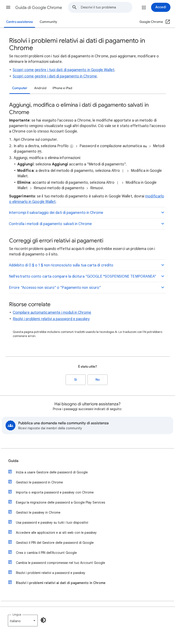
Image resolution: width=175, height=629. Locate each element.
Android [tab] (40, 88)
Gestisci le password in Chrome (39, 482)
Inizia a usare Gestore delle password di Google (52, 472)
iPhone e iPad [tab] (62, 88)
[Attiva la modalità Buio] (43, 620)
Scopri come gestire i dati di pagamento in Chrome (55, 76)
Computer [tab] (19, 88)
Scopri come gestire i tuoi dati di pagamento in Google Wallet (63, 70)
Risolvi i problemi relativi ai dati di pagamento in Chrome (61, 583)
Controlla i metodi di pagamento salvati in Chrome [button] (50, 224)
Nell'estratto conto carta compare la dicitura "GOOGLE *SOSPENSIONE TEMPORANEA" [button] (82, 276)
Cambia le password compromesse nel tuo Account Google (60, 563)
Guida (13, 461)
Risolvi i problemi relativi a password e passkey (51, 319)
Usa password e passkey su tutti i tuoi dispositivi (52, 522)
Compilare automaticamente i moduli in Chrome (52, 312)
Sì (75, 380)
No (97, 380)
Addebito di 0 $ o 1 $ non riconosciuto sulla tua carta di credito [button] (61, 265)
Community (48, 22)
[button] (8, 7)
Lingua (17, 614)
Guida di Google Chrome (38, 7)
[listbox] (23, 620)
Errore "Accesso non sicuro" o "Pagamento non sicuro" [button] (55, 287)
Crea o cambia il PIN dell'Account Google (46, 553)
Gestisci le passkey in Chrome (38, 512)
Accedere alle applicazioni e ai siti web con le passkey (56, 533)
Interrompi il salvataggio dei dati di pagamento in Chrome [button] (56, 212)
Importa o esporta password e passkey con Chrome (55, 492)
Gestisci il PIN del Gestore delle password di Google (55, 543)
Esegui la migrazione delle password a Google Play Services (60, 502)
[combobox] (106, 7)
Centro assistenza (19, 22)
